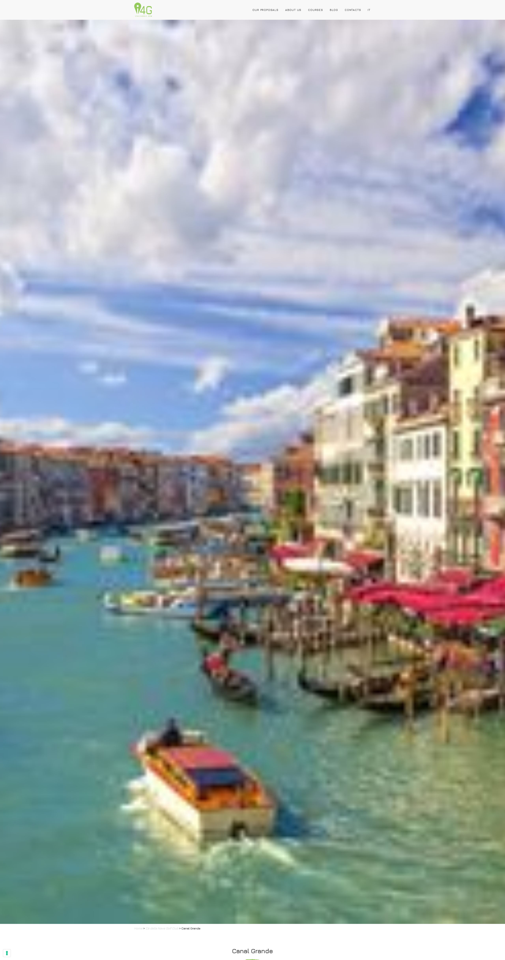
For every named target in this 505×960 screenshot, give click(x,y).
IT (369, 9)
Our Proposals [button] (265, 9)
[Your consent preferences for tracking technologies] (7, 953)
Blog (334, 9)
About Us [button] (293, 9)
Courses (315, 9)
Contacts (353, 9)
